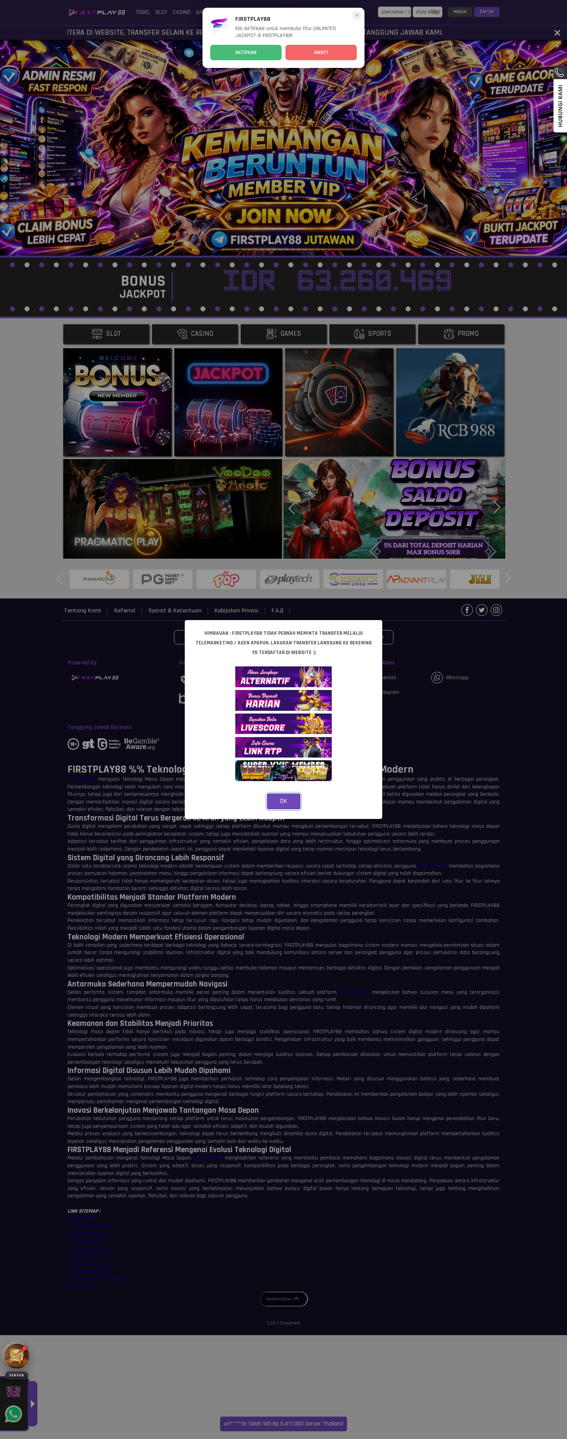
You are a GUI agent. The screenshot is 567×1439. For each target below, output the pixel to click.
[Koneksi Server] (16, 1356)
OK (283, 801)
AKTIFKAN (245, 52)
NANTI (321, 52)
